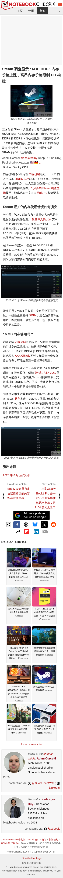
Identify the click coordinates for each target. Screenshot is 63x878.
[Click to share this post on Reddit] (53, 524)
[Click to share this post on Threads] (26, 524)
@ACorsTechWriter (43, 783)
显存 (17, 399)
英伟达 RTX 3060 (45, 373)
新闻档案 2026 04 (10, 843)
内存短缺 (20, 342)
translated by (29, 158)
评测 (31, 11)
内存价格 (34, 174)
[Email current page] (45, 531)
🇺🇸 (32, 162)
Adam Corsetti (46, 758)
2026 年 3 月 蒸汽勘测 (16, 475)
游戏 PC (42, 193)
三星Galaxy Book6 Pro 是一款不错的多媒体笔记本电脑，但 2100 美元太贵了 (45, 498)
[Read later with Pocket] (17, 531)
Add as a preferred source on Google (34, 515)
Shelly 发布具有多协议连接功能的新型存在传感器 (18, 493)
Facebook (53, 828)
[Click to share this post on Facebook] (16, 524)
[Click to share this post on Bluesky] (35, 524)
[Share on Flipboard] (27, 531)
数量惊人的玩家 (41, 219)
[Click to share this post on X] (44, 524)
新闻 (42, 11)
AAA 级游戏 (22, 356)
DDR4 (33, 315)
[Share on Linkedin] (36, 531)
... (59, 11)
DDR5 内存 (22, 179)
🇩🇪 (36, 162)
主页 (20, 11)
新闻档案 (53, 839)
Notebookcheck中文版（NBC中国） (21, 839)
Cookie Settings (31, 858)
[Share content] (8, 524)
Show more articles (31, 744)
